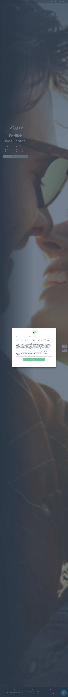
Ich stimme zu (34, 359)
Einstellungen (25, 352)
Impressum (18, 354)
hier (39, 353)
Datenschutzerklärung (33, 346)
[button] (53, 330)
